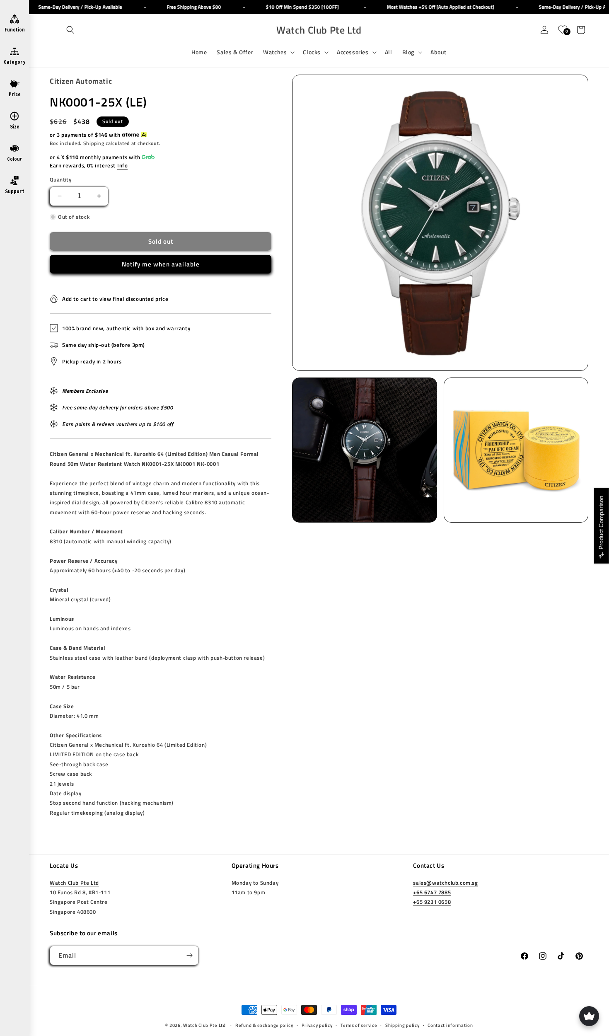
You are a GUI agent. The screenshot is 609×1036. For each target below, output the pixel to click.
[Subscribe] (189, 955)
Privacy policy (317, 1025)
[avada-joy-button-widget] (589, 1016)
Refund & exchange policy (264, 1025)
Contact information (450, 1025)
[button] (70, 30)
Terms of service (359, 1025)
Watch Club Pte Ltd (74, 883)
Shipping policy (402, 1025)
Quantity (60, 180)
